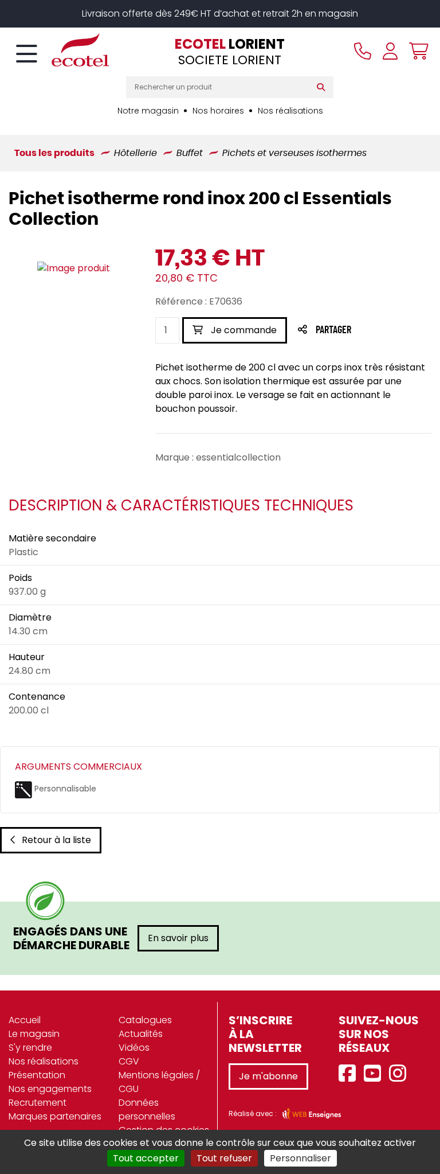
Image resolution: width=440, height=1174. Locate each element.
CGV (129, 1061)
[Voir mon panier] (416, 51)
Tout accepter (146, 1158)
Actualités (141, 1033)
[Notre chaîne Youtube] (375, 1074)
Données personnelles (147, 1109)
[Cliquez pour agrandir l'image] (73, 268)
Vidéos (134, 1047)
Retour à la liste (56, 840)
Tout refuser (224, 1158)
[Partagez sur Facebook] (356, 330)
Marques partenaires (55, 1116)
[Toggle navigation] (27, 54)
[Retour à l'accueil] (60, 50)
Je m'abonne (268, 1076)
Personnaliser (300, 1158)
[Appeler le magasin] (362, 51)
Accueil (25, 1020)
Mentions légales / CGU (159, 1081)
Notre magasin (148, 110)
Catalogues (145, 1020)
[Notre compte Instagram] (400, 1074)
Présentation (37, 1075)
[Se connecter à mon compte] (390, 51)
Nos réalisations (290, 110)
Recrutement (37, 1102)
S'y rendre (30, 1047)
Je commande (243, 330)
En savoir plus (178, 938)
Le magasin (34, 1033)
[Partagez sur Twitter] (377, 330)
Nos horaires (218, 110)
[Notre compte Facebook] (350, 1074)
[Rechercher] (323, 87)
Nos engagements (50, 1088)
